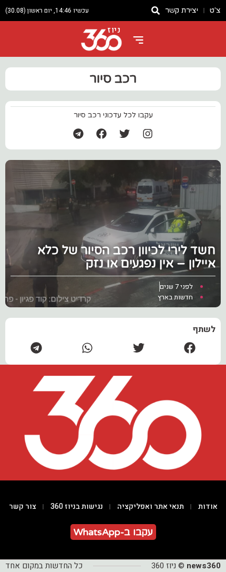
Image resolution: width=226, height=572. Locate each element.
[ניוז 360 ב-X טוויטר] (124, 133)
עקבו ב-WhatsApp (113, 532)
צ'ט (215, 10)
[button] (190, 347)
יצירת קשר (181, 10)
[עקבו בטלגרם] (78, 133)
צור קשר (22, 506)
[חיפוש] (155, 10)
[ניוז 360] (101, 40)
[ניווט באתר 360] (138, 40)
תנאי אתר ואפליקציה (150, 506)
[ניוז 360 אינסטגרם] (147, 133)
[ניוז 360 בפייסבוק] (101, 133)
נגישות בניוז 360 (76, 506)
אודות (208, 506)
